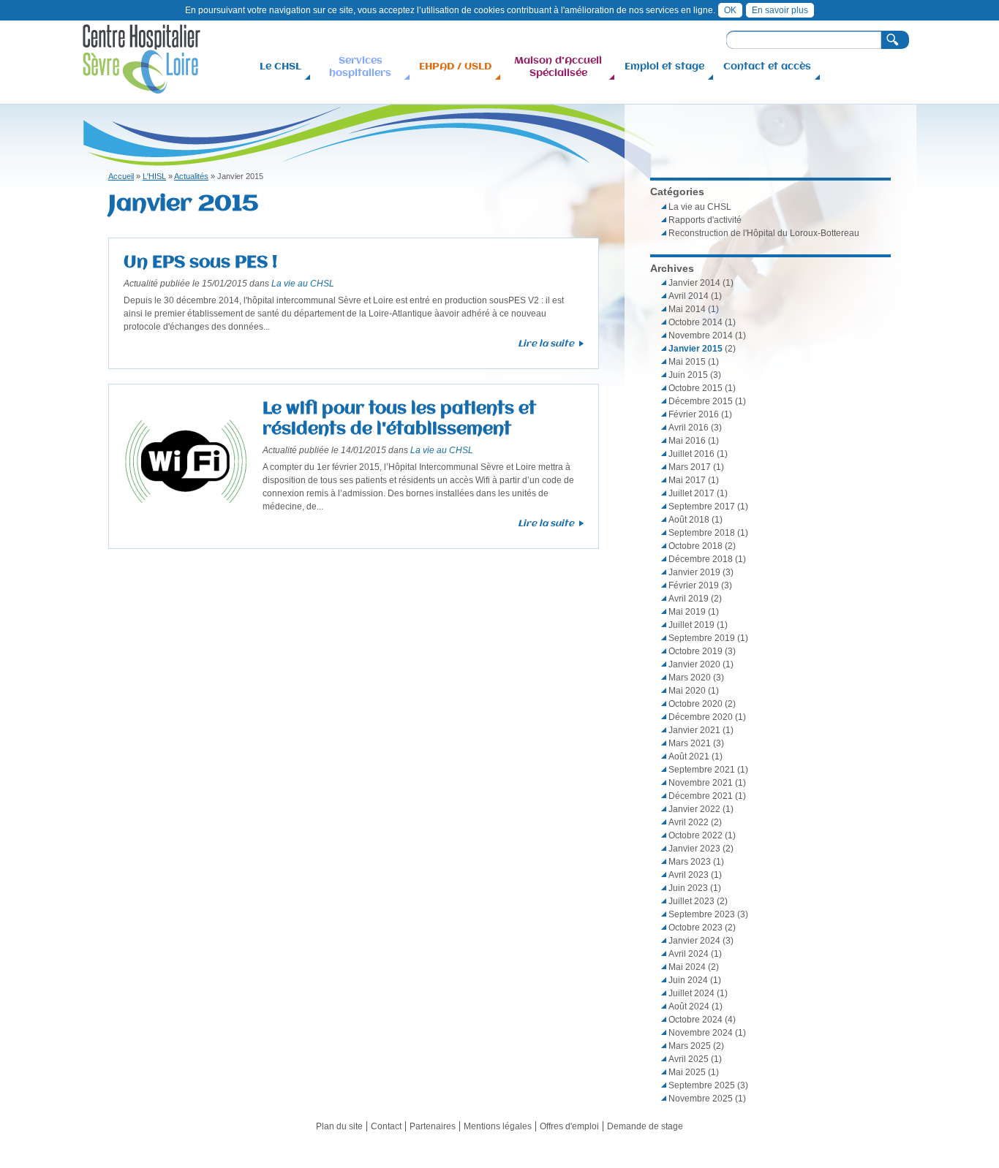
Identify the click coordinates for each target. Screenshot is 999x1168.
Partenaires (433, 1126)
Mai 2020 (687, 691)
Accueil (121, 176)
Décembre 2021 (700, 796)
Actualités (191, 176)
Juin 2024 (688, 980)
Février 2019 (693, 585)
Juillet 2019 (691, 625)
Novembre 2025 (700, 1098)
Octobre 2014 (695, 322)
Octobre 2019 (695, 651)
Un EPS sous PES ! (200, 262)
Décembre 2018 (700, 559)
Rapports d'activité (705, 220)
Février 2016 (693, 414)
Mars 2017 (689, 467)
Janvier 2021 (694, 730)
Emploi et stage (664, 65)
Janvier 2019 (694, 572)
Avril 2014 (688, 296)
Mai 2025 (687, 1072)
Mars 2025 (689, 1046)
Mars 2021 (689, 743)
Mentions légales (498, 1126)
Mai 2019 (687, 612)
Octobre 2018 (695, 546)
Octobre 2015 (695, 388)
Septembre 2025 (701, 1085)
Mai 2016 (687, 441)
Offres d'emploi (569, 1126)
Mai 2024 (687, 967)
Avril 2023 (688, 875)
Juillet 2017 (691, 493)
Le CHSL (280, 65)
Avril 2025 (688, 1059)
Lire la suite (546, 343)
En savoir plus (780, 10)
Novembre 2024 (700, 1033)
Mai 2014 (687, 309)
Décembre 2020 (700, 717)
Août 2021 (688, 756)
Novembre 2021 (700, 783)
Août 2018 (688, 520)
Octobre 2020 (695, 704)
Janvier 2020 (694, 664)
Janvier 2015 (695, 349)
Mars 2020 (689, 677)
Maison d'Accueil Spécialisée (558, 66)
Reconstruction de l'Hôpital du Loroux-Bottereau (763, 233)
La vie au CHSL (302, 283)
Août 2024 (688, 1006)
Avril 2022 (688, 822)
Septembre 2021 (701, 770)
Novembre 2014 (700, 335)
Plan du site (339, 1126)
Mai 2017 (687, 480)
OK (730, 10)
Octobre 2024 (695, 1020)
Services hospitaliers (360, 66)
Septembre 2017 (701, 506)
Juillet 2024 (691, 993)
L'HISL (154, 176)
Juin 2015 (688, 375)
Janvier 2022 (694, 809)
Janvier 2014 (694, 283)
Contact (386, 1126)
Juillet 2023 (691, 901)
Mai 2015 (687, 362)
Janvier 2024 (694, 941)
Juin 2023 (688, 888)
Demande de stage (645, 1126)
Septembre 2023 (701, 914)
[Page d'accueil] (141, 87)
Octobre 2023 (695, 927)
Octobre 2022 (695, 835)
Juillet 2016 (691, 454)
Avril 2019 (688, 599)
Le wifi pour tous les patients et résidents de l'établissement (399, 418)
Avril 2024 (688, 954)
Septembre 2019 (701, 638)
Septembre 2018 (701, 533)
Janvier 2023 (694, 848)
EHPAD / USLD (455, 65)
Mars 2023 (689, 862)
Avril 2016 (688, 427)
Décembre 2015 (700, 401)
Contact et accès (767, 65)
